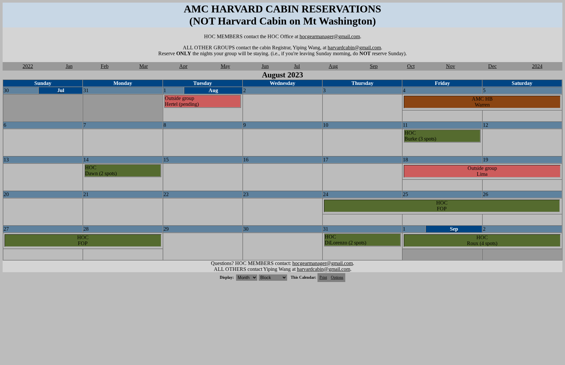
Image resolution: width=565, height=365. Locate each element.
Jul (297, 66)
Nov (450, 66)
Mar (143, 66)
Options (337, 277)
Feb (105, 66)
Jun (265, 66)
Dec (492, 66)
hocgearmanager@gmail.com (330, 36)
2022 (28, 66)
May (225, 66)
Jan (69, 66)
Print (323, 277)
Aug (333, 66)
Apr (183, 66)
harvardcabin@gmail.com (354, 47)
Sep (374, 66)
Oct (411, 66)
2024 (537, 66)
